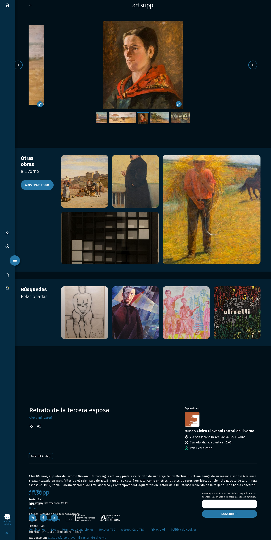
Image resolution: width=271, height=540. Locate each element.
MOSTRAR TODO (37, 185)
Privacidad (157, 529)
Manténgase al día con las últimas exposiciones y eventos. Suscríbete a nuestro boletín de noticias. (229, 495)
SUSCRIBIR (229, 514)
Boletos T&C (107, 529)
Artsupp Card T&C (133, 529)
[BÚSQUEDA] (7, 275)
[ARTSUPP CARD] (7, 287)
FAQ (53, 529)
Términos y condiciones (77, 529)
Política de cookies (183, 529)
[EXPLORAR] (7, 246)
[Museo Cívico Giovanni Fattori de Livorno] (220, 419)
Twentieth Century (41, 456)
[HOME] (7, 233)
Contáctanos (37, 529)
